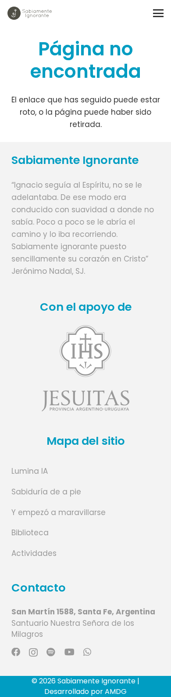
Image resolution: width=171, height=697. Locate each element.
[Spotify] (50, 652)
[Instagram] (33, 652)
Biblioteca (30, 532)
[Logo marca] (29, 13)
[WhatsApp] (87, 652)
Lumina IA (29, 471)
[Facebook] (15, 652)
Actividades (34, 553)
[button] (158, 13)
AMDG (116, 691)
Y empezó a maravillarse (58, 512)
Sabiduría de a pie (46, 491)
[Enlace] (85, 368)
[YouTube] (69, 652)
